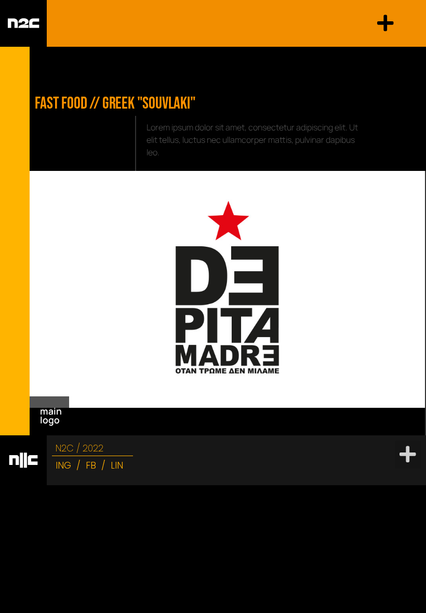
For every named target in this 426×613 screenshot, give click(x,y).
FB (91, 465)
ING (63, 465)
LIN (117, 465)
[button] (385, 23)
